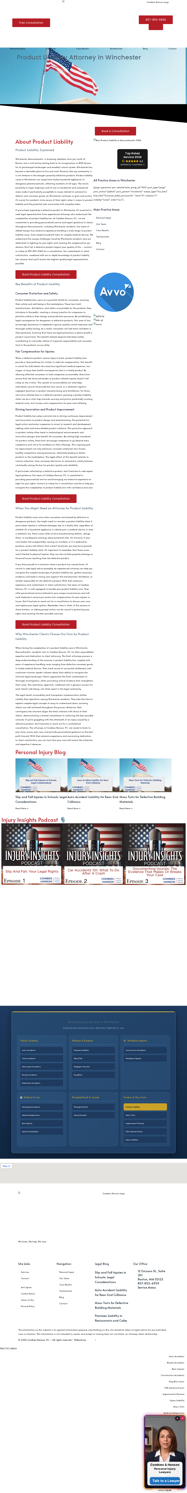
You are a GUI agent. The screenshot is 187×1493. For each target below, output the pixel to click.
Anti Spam (26, 1287)
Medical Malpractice (31, 1115)
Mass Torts (130, 1115)
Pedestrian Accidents (31, 1083)
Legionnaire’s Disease (173, 1394)
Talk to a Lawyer (166, 1481)
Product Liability (133, 1107)
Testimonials (116, 48)
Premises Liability (81, 1050)
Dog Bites (78, 1075)
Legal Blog (102, 1264)
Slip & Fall (78, 1058)
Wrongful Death (81, 1107)
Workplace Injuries (133, 1058)
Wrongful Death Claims (172, 1475)
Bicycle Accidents (29, 1075)
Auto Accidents (28, 1050)
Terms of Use (27, 1299)
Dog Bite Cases (176, 1381)
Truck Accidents (29, 1058)
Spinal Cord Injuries (30, 1131)
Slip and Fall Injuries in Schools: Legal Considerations (110, 1277)
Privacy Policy (27, 1306)
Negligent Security (82, 1066)
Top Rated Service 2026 (132, 155)
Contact (172, 48)
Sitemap (101, 1339)
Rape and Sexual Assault (171, 1450)
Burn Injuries (27, 1123)
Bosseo (90, 1339)
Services (25, 1271)
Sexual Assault (80, 1115)
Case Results (82, 48)
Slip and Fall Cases (174, 1456)
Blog (145, 48)
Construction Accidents (136, 1050)
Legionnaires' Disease (135, 1123)
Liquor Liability (132, 1139)
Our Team (51, 48)
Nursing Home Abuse (31, 1107)
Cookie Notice (28, 1293)
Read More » (22, 808)
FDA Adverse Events (134, 1131)
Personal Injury (17, 48)
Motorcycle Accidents (31, 1066)
